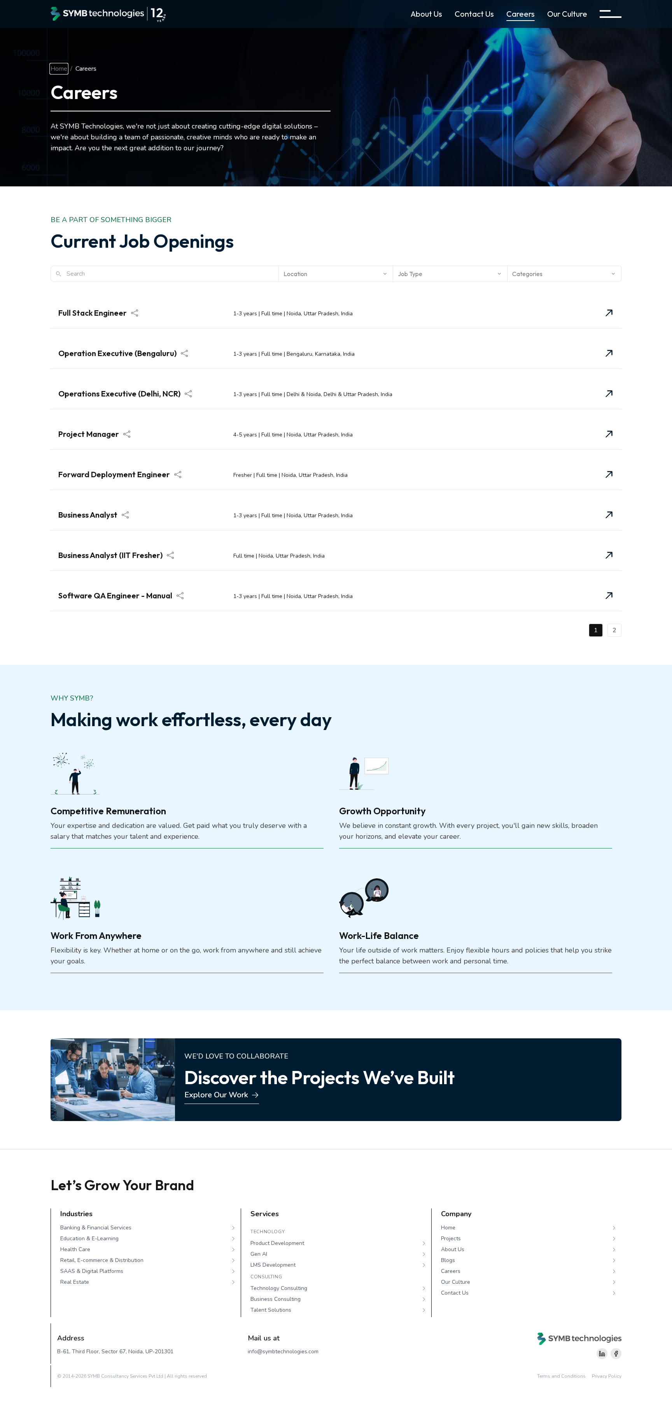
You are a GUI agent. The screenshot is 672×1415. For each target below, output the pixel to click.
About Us (426, 14)
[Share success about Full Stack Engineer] (134, 313)
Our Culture (567, 14)
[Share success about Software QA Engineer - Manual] (180, 595)
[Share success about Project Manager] (126, 434)
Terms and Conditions (561, 1376)
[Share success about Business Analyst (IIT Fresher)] (170, 555)
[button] (610, 14)
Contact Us (474, 14)
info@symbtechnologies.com (283, 1351)
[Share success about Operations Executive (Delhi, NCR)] (188, 393)
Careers (520, 14)
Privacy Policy (606, 1376)
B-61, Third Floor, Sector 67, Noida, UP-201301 (115, 1351)
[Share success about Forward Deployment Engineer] (177, 474)
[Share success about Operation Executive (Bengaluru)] (184, 353)
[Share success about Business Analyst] (125, 515)
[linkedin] (602, 1353)
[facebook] (616, 1353)
